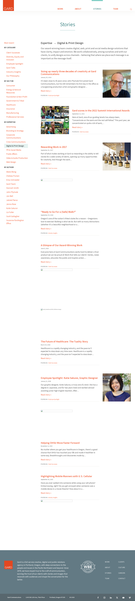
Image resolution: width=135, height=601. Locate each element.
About (78, 8)
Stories (97, 8)
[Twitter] (117, 598)
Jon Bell (9, 196)
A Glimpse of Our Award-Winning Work (61, 245)
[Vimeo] (130, 598)
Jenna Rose (11, 204)
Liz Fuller (10, 212)
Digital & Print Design (15, 146)
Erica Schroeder (13, 180)
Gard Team (11, 184)
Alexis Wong (11, 172)
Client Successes (13, 52)
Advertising (11, 126)
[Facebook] (98, 598)
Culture (121, 567)
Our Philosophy (12, 76)
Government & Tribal (15, 100)
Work (60, 8)
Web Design (11, 162)
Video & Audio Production (17, 158)
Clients (121, 562)
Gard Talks (10, 67)
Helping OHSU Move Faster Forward (60, 442)
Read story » (46, 91)
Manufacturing (12, 113)
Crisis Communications (16, 142)
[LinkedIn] (111, 598)
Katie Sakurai (12, 208)
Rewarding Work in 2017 (54, 147)
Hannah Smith (12, 188)
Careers (121, 573)
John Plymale (12, 192)
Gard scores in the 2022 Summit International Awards (101, 110)
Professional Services (15, 117)
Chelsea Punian (12, 176)
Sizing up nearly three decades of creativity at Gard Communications (68, 73)
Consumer (10, 85)
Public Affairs (11, 154)
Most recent (9, 43)
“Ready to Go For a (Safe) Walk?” (58, 211)
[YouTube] (123, 598)
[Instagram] (104, 598)
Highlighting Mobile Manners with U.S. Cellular (66, 476)
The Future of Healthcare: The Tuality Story (64, 341)
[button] (129, 9)
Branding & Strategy (15, 130)
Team (115, 8)
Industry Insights (13, 72)
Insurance (10, 109)
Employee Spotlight (14, 63)
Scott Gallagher (12, 216)
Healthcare (11, 105)
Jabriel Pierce (12, 200)
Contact (121, 578)
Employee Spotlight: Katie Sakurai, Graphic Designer (69, 378)
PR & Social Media (13, 150)
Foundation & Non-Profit (16, 96)
